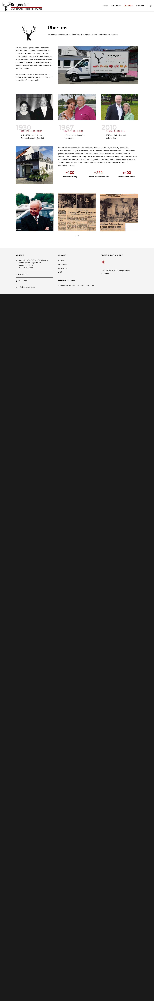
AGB (60, 272)
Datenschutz (63, 268)
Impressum (62, 264)
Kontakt (61, 261)
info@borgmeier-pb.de (27, 287)
